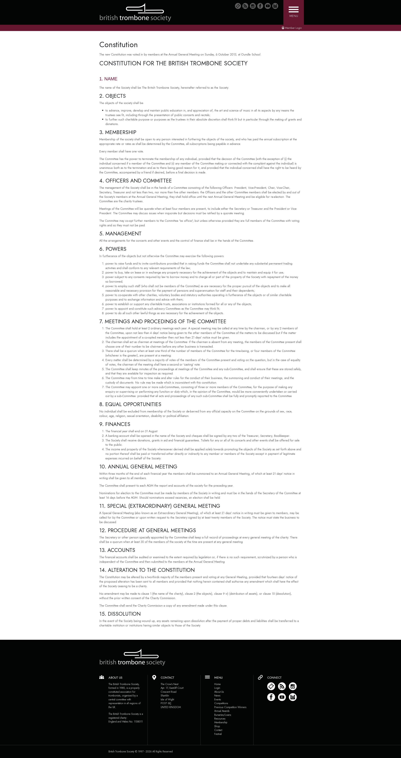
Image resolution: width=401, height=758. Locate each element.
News (217, 695)
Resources (219, 718)
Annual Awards (221, 711)
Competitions (221, 703)
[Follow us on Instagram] (253, 6)
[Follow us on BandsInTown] (275, 6)
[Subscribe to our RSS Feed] (245, 6)
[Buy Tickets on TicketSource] (238, 6)
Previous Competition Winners (230, 707)
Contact (218, 730)
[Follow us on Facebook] (260, 6)
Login (217, 688)
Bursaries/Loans (222, 715)
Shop (217, 726)
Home (217, 684)
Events (217, 699)
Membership (220, 722)
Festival (218, 734)
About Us (219, 692)
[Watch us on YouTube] (268, 6)
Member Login (293, 28)
